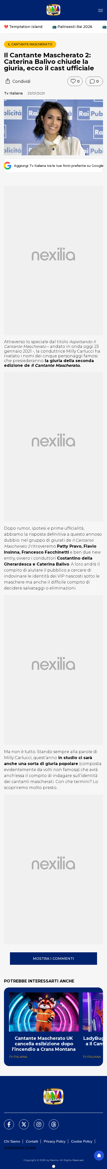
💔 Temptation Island (23, 26)
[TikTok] (51, 1121)
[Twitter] (21, 1121)
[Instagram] (36, 1121)
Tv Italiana (13, 93)
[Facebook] (6, 1121)
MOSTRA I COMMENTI (53, 958)
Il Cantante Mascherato (30, 44)
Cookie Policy (81, 1141)
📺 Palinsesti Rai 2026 (72, 26)
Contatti (32, 1141)
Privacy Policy (54, 1141)
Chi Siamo (12, 1141)
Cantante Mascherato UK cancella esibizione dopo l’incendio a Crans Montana (44, 1044)
